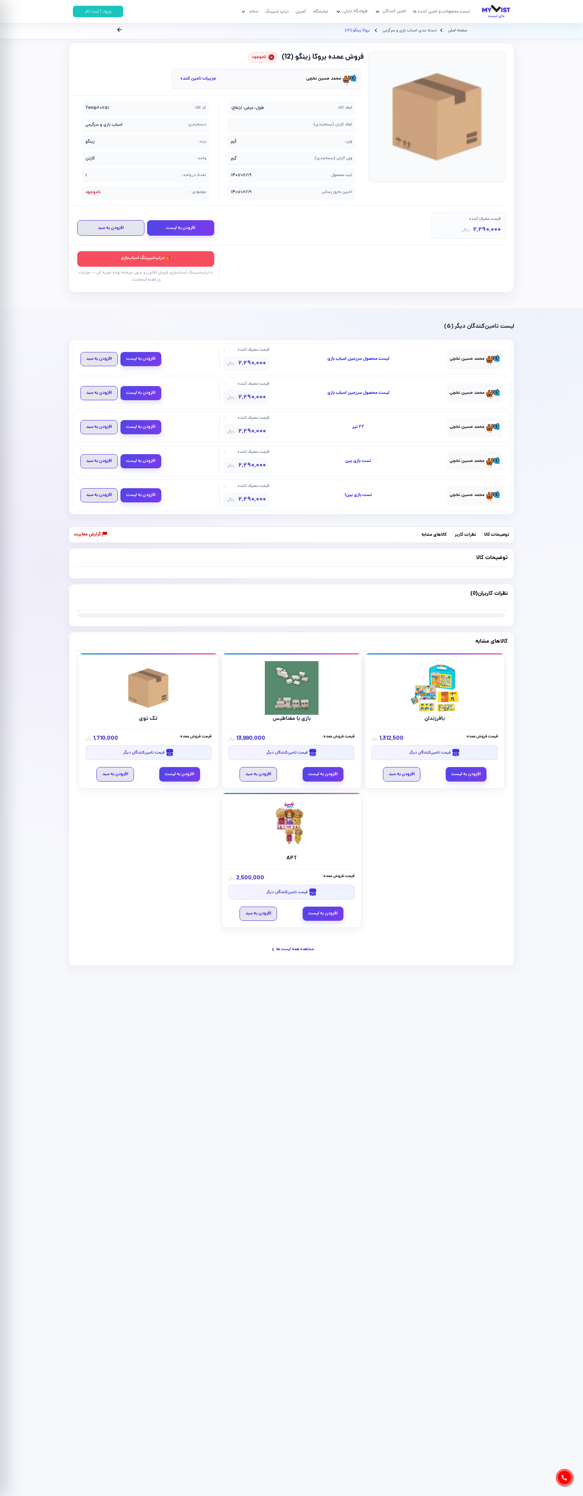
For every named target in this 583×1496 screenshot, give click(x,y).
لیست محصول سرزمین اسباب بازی (358, 359)
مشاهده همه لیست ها (295, 949)
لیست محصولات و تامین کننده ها (441, 11)
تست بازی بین (358, 461)
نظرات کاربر (465, 534)
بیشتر (253, 11)
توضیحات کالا (496, 534)
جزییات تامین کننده (198, 78)
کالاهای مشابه (434, 534)
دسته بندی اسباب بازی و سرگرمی (409, 31)
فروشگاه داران (355, 11)
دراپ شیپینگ (277, 11)
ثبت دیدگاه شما (88, 598)
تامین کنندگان (394, 11)
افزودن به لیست (180, 228)
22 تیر (358, 427)
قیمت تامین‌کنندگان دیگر (430, 753)
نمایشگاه (320, 11)
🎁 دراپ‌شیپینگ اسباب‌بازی (146, 258)
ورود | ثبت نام (98, 11)
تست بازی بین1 (358, 495)
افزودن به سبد (111, 228)
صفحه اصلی (457, 31)
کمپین (301, 11)
